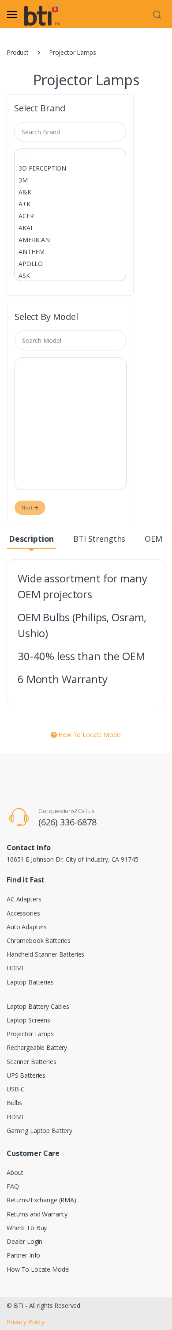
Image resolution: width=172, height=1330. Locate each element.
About (15, 1172)
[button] (157, 13)
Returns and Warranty (37, 1214)
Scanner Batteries (31, 1061)
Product (18, 52)
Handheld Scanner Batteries (45, 954)
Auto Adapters (27, 927)
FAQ (13, 1186)
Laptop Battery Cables (38, 1006)
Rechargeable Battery (37, 1047)
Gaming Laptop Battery (39, 1130)
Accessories (23, 913)
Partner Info (23, 1255)
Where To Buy (27, 1228)
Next (28, 507)
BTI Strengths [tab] (99, 538)
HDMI (15, 968)
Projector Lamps (30, 1034)
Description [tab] (31, 538)
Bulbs (14, 1102)
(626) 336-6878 (67, 822)
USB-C (16, 1089)
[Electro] (46, 14)
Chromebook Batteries (39, 940)
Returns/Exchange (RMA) (41, 1200)
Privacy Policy (26, 1322)
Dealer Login (24, 1241)
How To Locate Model (88, 734)
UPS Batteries (26, 1075)
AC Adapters (24, 899)
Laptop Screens (28, 1020)
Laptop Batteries (30, 982)
